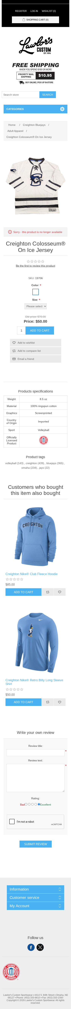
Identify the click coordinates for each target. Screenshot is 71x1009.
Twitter (40, 947)
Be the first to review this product (35, 265)
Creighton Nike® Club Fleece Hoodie (31, 574)
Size (35, 299)
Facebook (31, 947)
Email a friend (26, 358)
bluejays (51, 463)
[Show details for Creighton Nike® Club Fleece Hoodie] (36, 537)
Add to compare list (29, 350)
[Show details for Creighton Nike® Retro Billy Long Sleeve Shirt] (36, 643)
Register (21, 11)
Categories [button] (15, 109)
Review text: (35, 760)
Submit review (35, 844)
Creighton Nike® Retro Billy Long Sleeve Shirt (34, 682)
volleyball (10, 463)
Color (35, 285)
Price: (29, 321)
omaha (25, 467)
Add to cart (39, 330)
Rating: (35, 798)
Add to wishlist (26, 342)
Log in (34, 11)
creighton (31, 463)
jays (41, 467)
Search (47, 94)
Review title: (35, 745)
